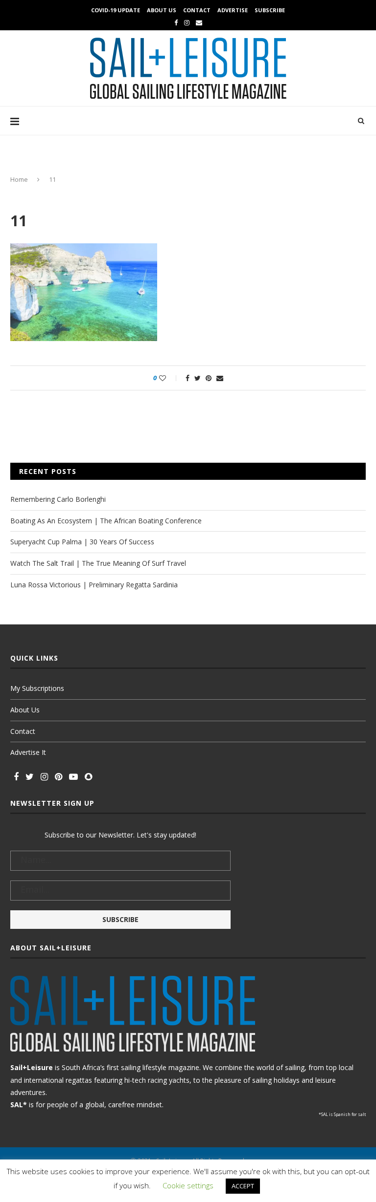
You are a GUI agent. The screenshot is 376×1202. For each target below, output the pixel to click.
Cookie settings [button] (188, 1185)
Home (19, 179)
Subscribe (270, 10)
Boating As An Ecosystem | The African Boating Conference (106, 520)
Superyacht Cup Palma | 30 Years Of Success (82, 541)
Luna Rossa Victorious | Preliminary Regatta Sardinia (94, 584)
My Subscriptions (37, 688)
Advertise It (28, 752)
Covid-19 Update (115, 10)
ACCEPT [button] (243, 1185)
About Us (161, 10)
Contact (197, 10)
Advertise (232, 10)
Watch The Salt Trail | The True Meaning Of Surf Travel (98, 563)
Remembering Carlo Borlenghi (58, 499)
